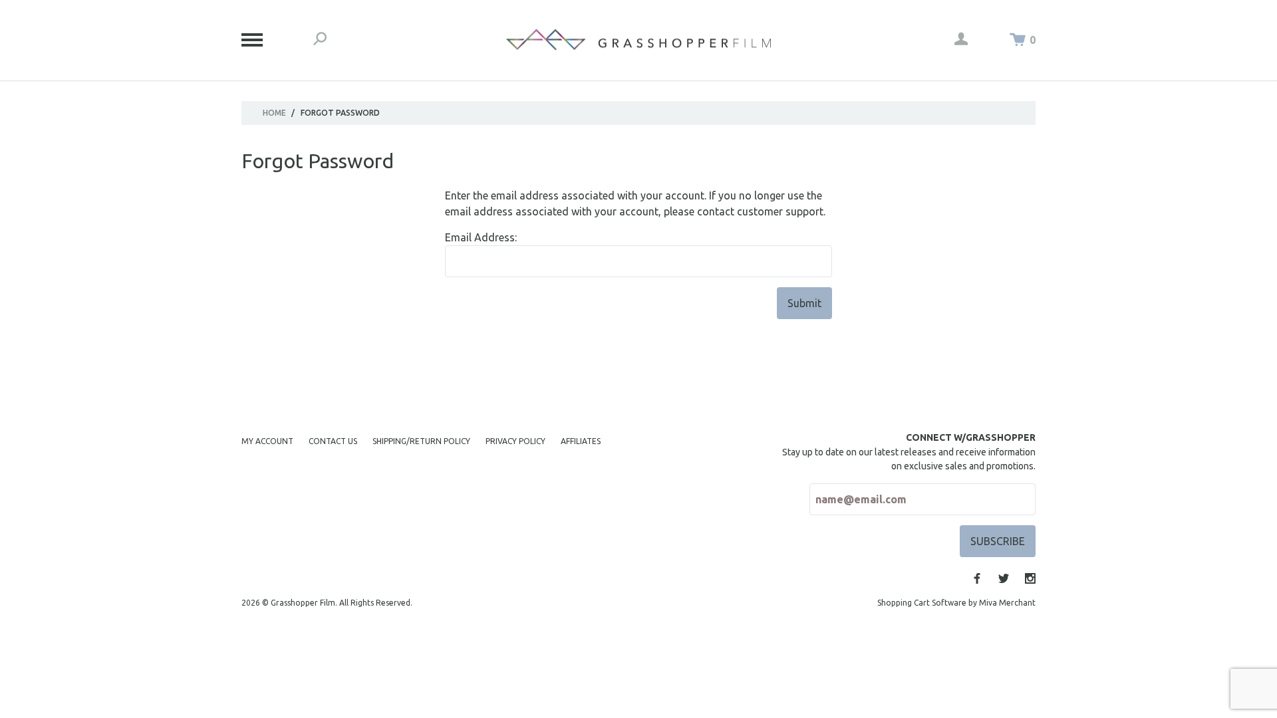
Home (274, 112)
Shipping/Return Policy (421, 441)
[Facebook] (977, 578)
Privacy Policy (515, 441)
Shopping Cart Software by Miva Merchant (956, 602)
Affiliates (581, 441)
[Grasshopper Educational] (638, 40)
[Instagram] (1030, 578)
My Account (267, 441)
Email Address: (481, 237)
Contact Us (333, 441)
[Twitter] (1003, 578)
